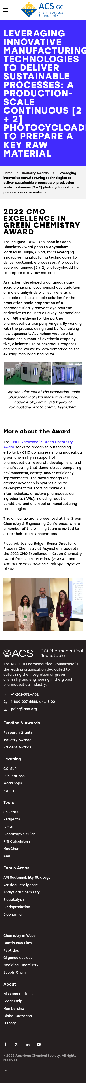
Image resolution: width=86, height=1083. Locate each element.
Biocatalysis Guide (19, 834)
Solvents (11, 812)
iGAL (7, 856)
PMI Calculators (16, 841)
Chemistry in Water (20, 935)
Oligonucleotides (18, 957)
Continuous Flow (17, 943)
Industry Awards (17, 740)
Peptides (11, 950)
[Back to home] (43, 10)
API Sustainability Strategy (26, 877)
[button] (5, 10)
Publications (14, 776)
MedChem (11, 848)
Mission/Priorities (18, 993)
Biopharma (12, 914)
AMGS (8, 826)
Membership (13, 1008)
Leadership (12, 1001)
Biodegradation (16, 907)
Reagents (11, 819)
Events (9, 790)
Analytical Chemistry (21, 892)
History (9, 1023)
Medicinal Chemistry (20, 965)
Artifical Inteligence (20, 885)
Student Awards (17, 747)
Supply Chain (14, 972)
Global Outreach (17, 1016)
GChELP (10, 768)
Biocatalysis (14, 899)
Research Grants (18, 732)
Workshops (12, 783)
